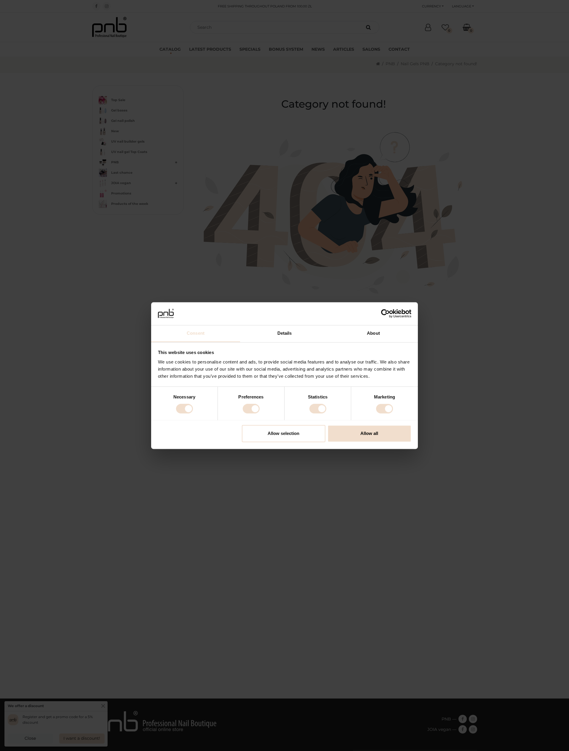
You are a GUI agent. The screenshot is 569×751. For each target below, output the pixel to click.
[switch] (251, 408)
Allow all (369, 433)
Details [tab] (284, 333)
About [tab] (373, 333)
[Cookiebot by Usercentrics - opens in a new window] (385, 313)
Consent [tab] (195, 333)
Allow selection (283, 433)
